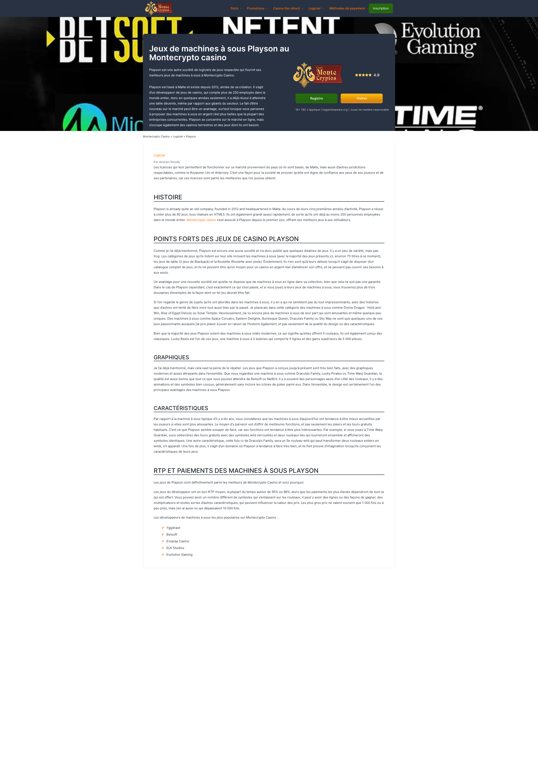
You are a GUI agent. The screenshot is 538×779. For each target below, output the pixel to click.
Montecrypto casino (201, 220)
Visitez (361, 98)
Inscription (381, 8)
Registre (316, 98)
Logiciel (178, 136)
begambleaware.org (335, 109)
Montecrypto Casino (156, 136)
